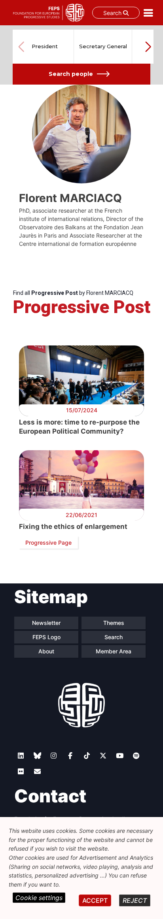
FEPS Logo (46, 637)
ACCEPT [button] (95, 900)
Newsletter (46, 622)
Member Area (113, 651)
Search (113, 12)
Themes (113, 622)
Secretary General (103, 46)
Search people (71, 73)
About (46, 651)
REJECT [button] (135, 900)
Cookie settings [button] (39, 898)
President (45, 46)
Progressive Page (48, 542)
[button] (148, 47)
